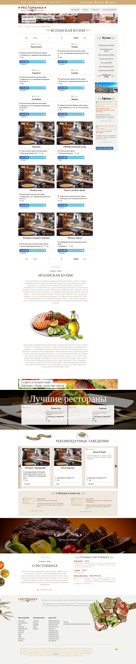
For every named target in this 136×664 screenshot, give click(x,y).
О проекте (95, 10)
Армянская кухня (53, 634)
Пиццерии (21, 630)
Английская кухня (54, 636)
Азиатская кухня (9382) (106, 45)
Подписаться (112, 2)
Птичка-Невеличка (81, 576)
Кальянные (21, 638)
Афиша (31, 2)
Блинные (20, 632)
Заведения (75, 10)
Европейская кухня (54, 620)
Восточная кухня (53, 626)
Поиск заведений (109, 10)
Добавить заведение (86, 2)
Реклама (35, 628)
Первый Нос (78, 561)
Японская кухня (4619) (106, 66)
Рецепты (66, 622)
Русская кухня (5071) (106, 59)
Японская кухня (53, 624)
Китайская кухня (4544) (106, 70)
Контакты (35, 622)
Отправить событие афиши (104, 148)
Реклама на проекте (55, 2)
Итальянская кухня (54, 622)
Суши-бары (21, 626)
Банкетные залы (23, 628)
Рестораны (21, 620)
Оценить (22, 61)
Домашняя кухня (53, 630)
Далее (75, 38)
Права (35, 626)
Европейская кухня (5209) (106, 50)
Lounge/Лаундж (22, 622)
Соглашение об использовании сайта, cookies (77, 624)
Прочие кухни (52, 640)
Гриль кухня (52, 628)
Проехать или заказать (37, 61)
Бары (19, 634)
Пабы (19, 636)
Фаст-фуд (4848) (106, 63)
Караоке (20, 640)
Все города (100, 2)
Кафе (19, 624)
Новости (23, 2)
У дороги (77, 570)
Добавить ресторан (40, 2)
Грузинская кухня (53, 638)
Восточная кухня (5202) (106, 55)
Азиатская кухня (53, 632)
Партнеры (36, 624)
